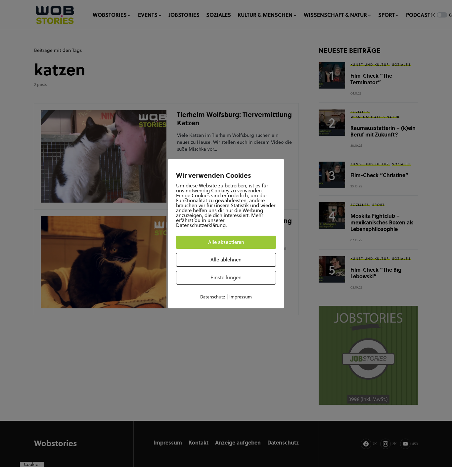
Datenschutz (212, 297)
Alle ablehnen (226, 259)
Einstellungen (226, 277)
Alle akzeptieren (226, 242)
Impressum (240, 297)
